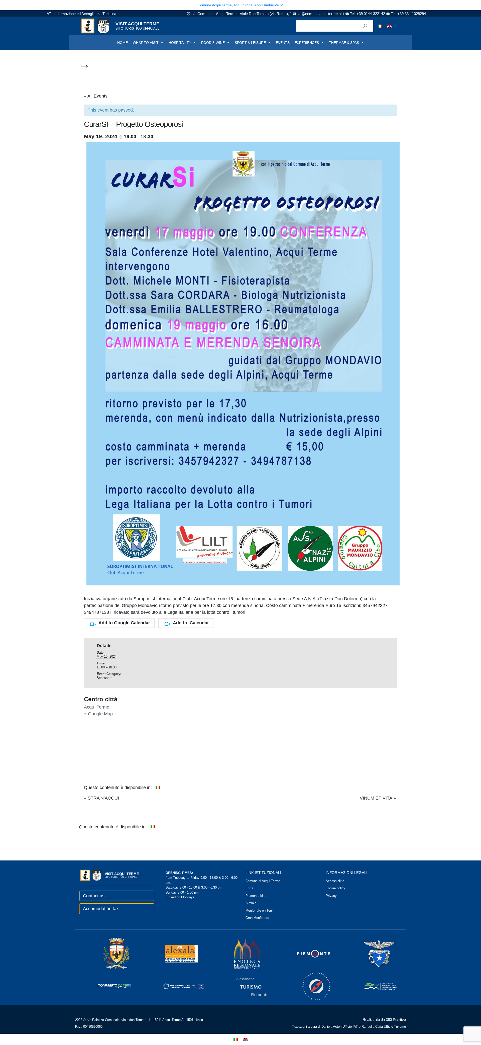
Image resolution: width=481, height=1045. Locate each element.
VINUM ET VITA (378, 798)
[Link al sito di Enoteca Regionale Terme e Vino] (240, 953)
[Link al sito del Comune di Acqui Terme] (110, 953)
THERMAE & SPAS (344, 43)
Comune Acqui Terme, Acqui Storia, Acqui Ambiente (239, 5)
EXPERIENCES (307, 43)
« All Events (95, 96)
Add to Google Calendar (124, 622)
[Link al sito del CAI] (372, 953)
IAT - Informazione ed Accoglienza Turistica (81, 14)
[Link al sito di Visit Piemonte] (306, 953)
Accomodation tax (101, 908)
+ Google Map (98, 713)
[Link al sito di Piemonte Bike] (309, 986)
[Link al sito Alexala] (174, 953)
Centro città (100, 699)
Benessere (104, 678)
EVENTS (283, 43)
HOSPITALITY (180, 43)
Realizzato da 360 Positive (384, 1019)
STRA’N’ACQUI (101, 798)
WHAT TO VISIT (146, 43)
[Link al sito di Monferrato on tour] (107, 986)
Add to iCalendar (191, 622)
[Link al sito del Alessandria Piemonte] (245, 986)
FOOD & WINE (213, 43)
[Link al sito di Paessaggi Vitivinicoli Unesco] (373, 986)
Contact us (93, 895)
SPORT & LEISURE (250, 43)
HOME (122, 43)
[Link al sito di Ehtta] (176, 986)
